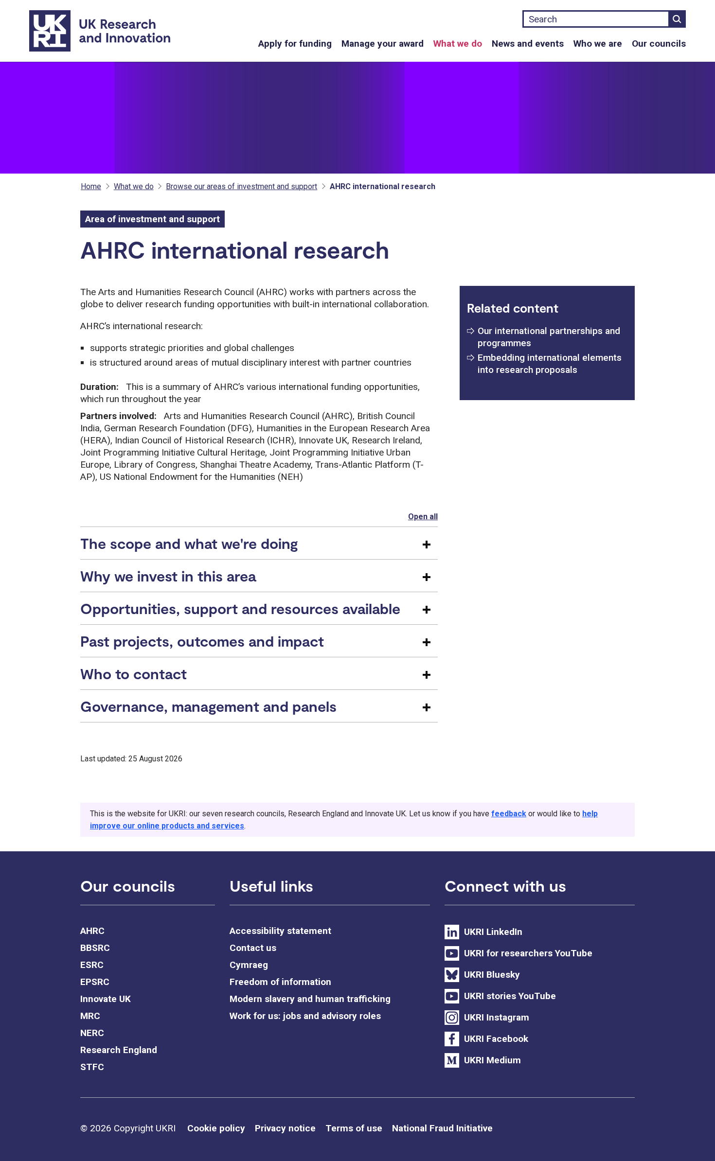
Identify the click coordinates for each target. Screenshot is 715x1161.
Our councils (659, 43)
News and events (528, 43)
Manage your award (382, 43)
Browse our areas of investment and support (241, 186)
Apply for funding (295, 43)
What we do (457, 43)
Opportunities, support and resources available (240, 608)
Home (91, 186)
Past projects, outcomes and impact (202, 641)
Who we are (597, 43)
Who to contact (133, 673)
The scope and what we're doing (189, 543)
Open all (423, 516)
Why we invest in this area (168, 575)
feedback (508, 813)
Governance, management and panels (208, 706)
